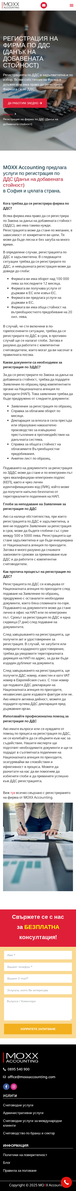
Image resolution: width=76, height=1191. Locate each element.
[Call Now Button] (66, 1182)
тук (12, 792)
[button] (72, 5)
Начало (8, 114)
